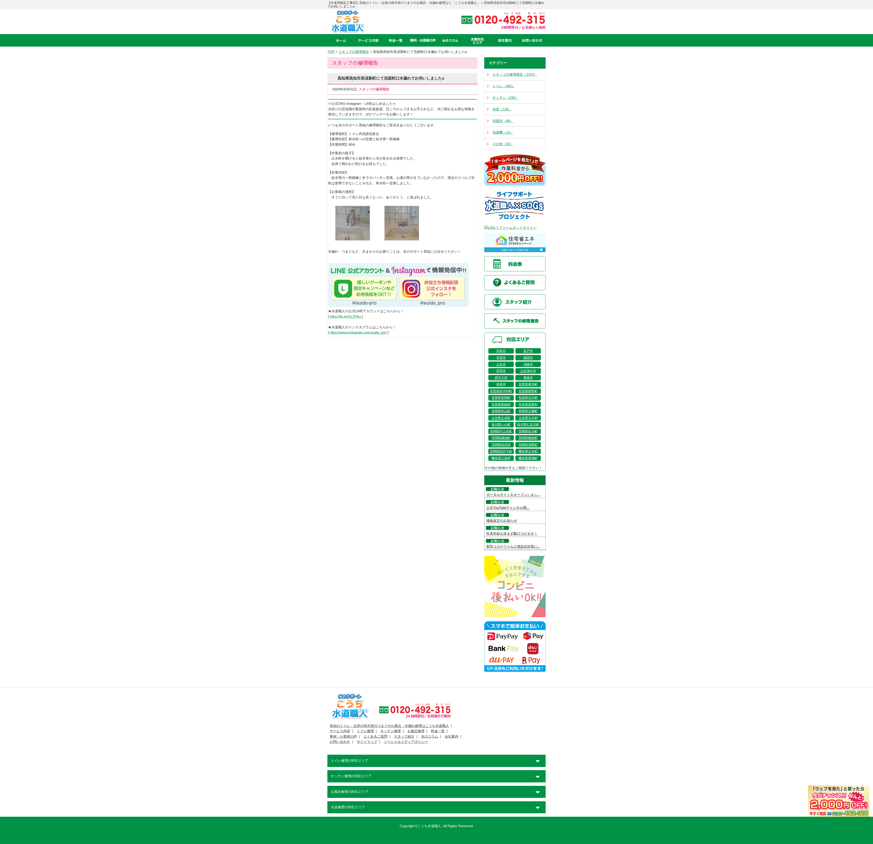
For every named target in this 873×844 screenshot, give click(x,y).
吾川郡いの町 (501, 424)
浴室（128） (502, 109)
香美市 (501, 384)
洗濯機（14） (502, 132)
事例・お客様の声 (343, 736)
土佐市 (501, 364)
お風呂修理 (415, 731)
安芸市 (501, 358)
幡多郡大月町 (528, 451)
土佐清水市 (528, 371)
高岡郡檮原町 (528, 438)
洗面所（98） (502, 121)
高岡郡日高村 (501, 445)
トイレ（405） (503, 86)
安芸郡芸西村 (528, 404)
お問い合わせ (340, 742)
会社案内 (451, 736)
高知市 (501, 351)
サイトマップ (367, 742)
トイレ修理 (365, 731)
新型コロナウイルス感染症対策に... (513, 546)
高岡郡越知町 (501, 438)
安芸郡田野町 (528, 391)
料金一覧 (438, 731)
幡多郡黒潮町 (528, 458)
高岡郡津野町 (528, 445)
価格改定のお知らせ (501, 520)
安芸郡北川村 (528, 398)
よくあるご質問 (375, 736)
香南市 (528, 378)
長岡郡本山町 (501, 411)
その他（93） (502, 144)
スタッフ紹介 (404, 736)
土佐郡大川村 (528, 418)
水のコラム (429, 736)
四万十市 (501, 378)
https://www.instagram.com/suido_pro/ (358, 332)
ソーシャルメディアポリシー (406, 742)
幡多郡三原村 (501, 458)
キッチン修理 (390, 731)
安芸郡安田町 (501, 398)
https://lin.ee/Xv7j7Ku (345, 316)
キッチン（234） (505, 98)
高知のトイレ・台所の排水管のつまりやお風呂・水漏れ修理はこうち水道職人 (389, 726)
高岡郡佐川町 (528, 431)
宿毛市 (501, 371)
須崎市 (528, 364)
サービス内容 (340, 731)
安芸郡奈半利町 (501, 391)
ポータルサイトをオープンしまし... (513, 495)
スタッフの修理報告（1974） (514, 74)
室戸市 (528, 351)
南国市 (528, 358)
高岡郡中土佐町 (501, 431)
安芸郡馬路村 (501, 404)
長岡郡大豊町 (528, 411)
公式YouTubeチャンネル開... (507, 507)
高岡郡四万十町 (501, 451)
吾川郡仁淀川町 (528, 424)
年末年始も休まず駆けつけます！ (511, 533)
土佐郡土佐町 (501, 418)
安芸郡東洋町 (528, 384)
